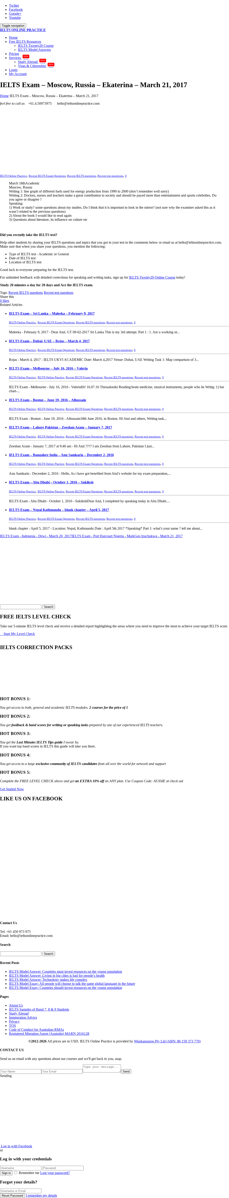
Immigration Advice (23, 1017)
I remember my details (41, 1195)
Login (13, 70)
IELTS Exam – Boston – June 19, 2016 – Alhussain (47, 400)
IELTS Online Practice (51, 377)
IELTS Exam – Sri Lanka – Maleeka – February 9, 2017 (52, 313)
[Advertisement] (114, 140)
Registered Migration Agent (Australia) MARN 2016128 (49, 1034)
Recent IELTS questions (81, 176)
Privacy (14, 1021)
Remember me (29, 1173)
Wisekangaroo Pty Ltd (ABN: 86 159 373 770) (167, 1041)
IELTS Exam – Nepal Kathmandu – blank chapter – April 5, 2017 (59, 510)
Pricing (14, 54)
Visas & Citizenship (35, 66)
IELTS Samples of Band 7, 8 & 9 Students (39, 1009)
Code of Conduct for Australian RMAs (36, 1029)
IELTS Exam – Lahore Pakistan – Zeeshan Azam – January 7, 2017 (60, 427)
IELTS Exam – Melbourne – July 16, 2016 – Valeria (48, 368)
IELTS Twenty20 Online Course (152, 277)
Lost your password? (55, 1173)
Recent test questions (110, 176)
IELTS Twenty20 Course (36, 46)
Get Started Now (12, 789)
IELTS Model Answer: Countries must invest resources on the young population (65, 971)
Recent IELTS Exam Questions (47, 176)
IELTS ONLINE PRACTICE (23, 30)
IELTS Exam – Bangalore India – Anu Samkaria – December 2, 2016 (61, 455)
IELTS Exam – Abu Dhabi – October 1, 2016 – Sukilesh (51, 482)
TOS (12, 1025)
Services (18, 58)
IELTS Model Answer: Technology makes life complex (48, 979)
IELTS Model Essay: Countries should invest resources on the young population (65, 988)
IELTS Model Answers (34, 50)
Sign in (6, 1173)
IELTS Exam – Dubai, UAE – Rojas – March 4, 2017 (49, 341)
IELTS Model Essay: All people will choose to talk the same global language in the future (72, 984)
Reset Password (12, 1195)
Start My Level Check (19, 634)
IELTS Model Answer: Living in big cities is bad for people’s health (57, 975)
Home (13, 37)
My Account (18, 74)
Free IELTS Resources (25, 41)
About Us (16, 1005)
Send (126, 1071)
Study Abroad (31, 62)
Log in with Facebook (16, 1146)
